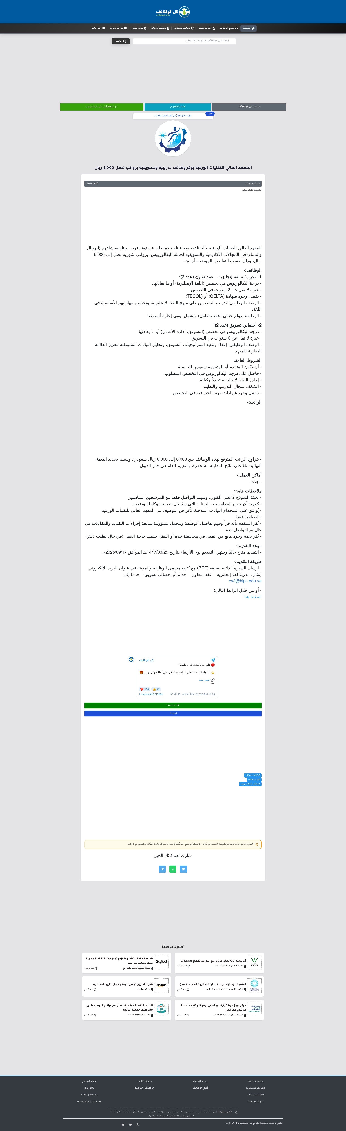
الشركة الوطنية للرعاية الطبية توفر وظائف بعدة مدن (212, 984)
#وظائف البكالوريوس (250, 784)
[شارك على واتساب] (172, 869)
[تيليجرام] (121, 1125)
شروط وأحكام (89, 1095)
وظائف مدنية (256, 1081)
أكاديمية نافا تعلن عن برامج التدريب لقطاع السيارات (213, 961)
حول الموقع (89, 1081)
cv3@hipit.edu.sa (245, 580)
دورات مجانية (255, 1102)
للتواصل (89, 1088)
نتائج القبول (200, 1081)
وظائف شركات (256, 1095)
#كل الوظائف (254, 780)
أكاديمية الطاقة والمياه (138, 1015)
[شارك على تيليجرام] (162, 869)
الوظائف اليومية (144, 1088)
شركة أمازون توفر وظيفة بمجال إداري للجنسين (123, 984)
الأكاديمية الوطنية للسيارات (229, 966)
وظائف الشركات (253, 184)
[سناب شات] (137, 1125)
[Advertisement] (173, 71)
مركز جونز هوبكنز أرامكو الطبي (228, 1015)
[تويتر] (129, 1125)
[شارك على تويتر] (183, 869)
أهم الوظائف (200, 1088)
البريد (174, 713)
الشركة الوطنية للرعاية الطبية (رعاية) (225, 989)
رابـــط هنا (171, 705)
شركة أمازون (143, 989)
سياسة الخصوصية (89, 1102)
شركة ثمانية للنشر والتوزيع (136, 968)
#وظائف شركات (252, 775)
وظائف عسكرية (255, 1088)
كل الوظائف (144, 1081)
